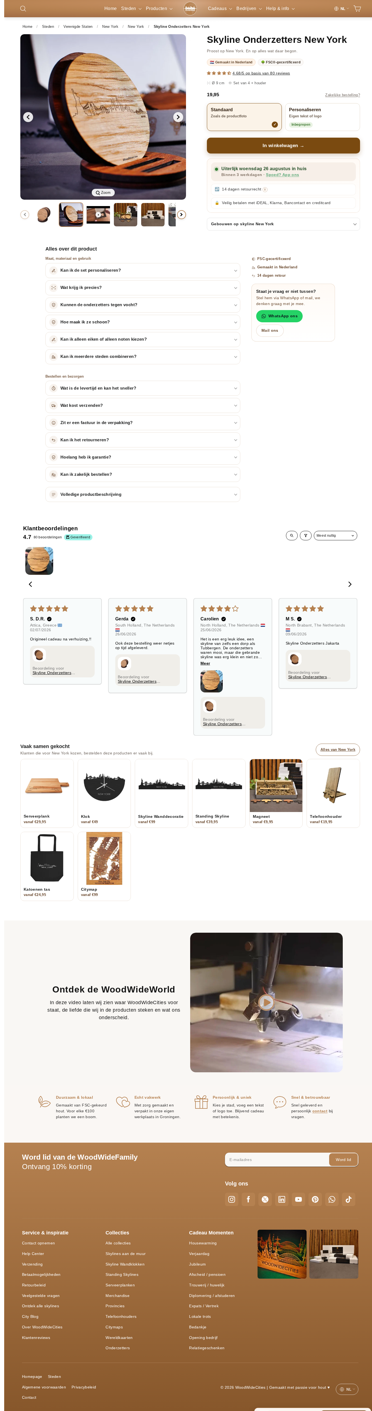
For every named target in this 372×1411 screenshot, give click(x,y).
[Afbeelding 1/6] (43, 214)
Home (110, 8)
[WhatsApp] (332, 1199)
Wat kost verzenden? (81, 405)
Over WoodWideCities (42, 1327)
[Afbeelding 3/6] (125, 214)
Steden (129, 8)
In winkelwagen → (284, 145)
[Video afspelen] (98, 214)
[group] (103, 117)
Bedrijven (247, 8)
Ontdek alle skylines (40, 1306)
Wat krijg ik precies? (81, 287)
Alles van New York (337, 749)
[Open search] (292, 535)
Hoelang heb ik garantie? (85, 457)
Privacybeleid (84, 1387)
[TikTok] (348, 1199)
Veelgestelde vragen (41, 1295)
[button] (219, 73)
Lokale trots (200, 1316)
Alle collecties (118, 1243)
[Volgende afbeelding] (178, 117)
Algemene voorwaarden (44, 1387)
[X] (265, 1199)
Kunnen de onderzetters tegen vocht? (98, 305)
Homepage (32, 1376)
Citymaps (114, 1327)
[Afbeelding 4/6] (153, 214)
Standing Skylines (122, 1274)
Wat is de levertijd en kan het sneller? (98, 388)
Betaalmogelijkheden (41, 1274)
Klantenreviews (36, 1337)
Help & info (278, 8)
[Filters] (306, 535)
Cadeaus (218, 8)
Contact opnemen (38, 1243)
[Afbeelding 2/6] (71, 214)
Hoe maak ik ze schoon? (85, 322)
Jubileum (197, 1264)
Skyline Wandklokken (125, 1264)
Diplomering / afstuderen (212, 1295)
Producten (157, 8)
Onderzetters (118, 1348)
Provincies (115, 1306)
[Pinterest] (315, 1199)
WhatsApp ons (283, 316)
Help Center (33, 1253)
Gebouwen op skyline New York (242, 224)
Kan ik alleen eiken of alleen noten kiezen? (103, 339)
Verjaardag (199, 1253)
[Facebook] (248, 1199)
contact (319, 1111)
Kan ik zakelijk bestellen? (86, 474)
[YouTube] (298, 1199)
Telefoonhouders (121, 1316)
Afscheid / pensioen (207, 1274)
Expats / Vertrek (204, 1306)
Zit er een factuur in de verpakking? (96, 422)
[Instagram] (231, 1199)
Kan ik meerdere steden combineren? (98, 356)
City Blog (30, 1316)
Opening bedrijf (203, 1337)
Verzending (32, 1264)
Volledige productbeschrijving (90, 494)
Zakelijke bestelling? (342, 95)
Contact (29, 1397)
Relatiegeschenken (206, 1348)
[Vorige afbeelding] (28, 117)
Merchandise (117, 1295)
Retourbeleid (34, 1285)
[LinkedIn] (281, 1199)
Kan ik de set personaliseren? (90, 270)
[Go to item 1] (39, 561)
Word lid (343, 1159)
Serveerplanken (120, 1285)
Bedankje (197, 1327)
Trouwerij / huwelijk (206, 1285)
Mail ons (269, 330)
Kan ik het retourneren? (84, 440)
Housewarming (203, 1243)
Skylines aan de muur (126, 1253)
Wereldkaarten (119, 1337)
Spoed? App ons (282, 175)
